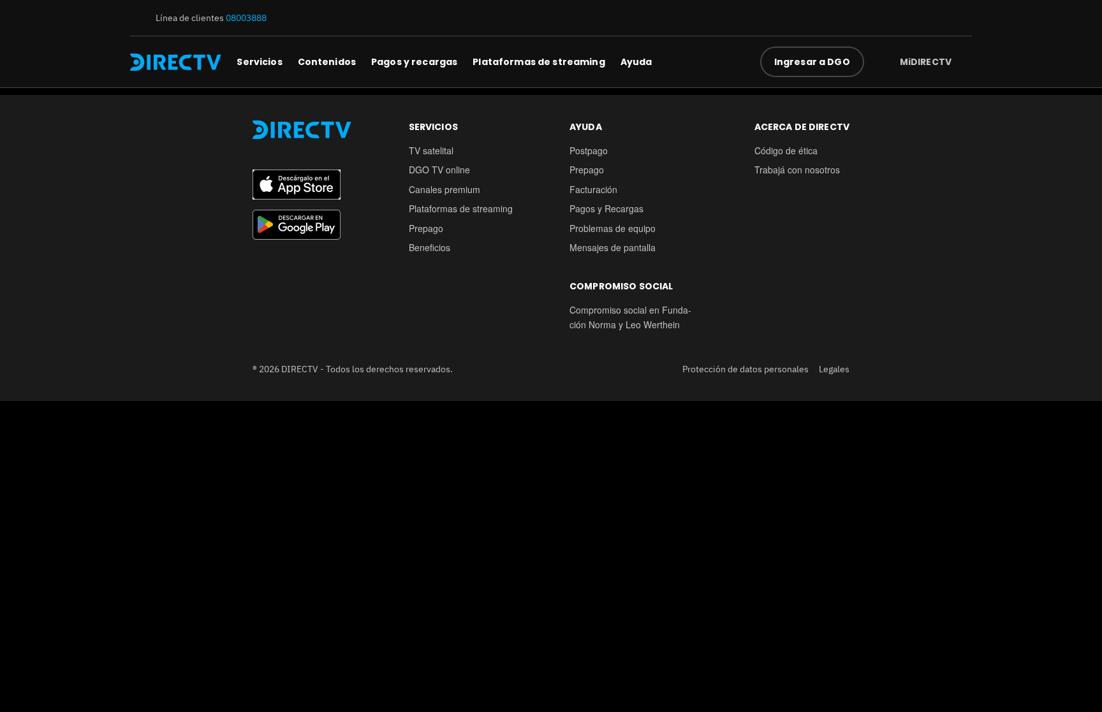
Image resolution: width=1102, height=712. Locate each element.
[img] (961, 62)
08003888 (246, 18)
